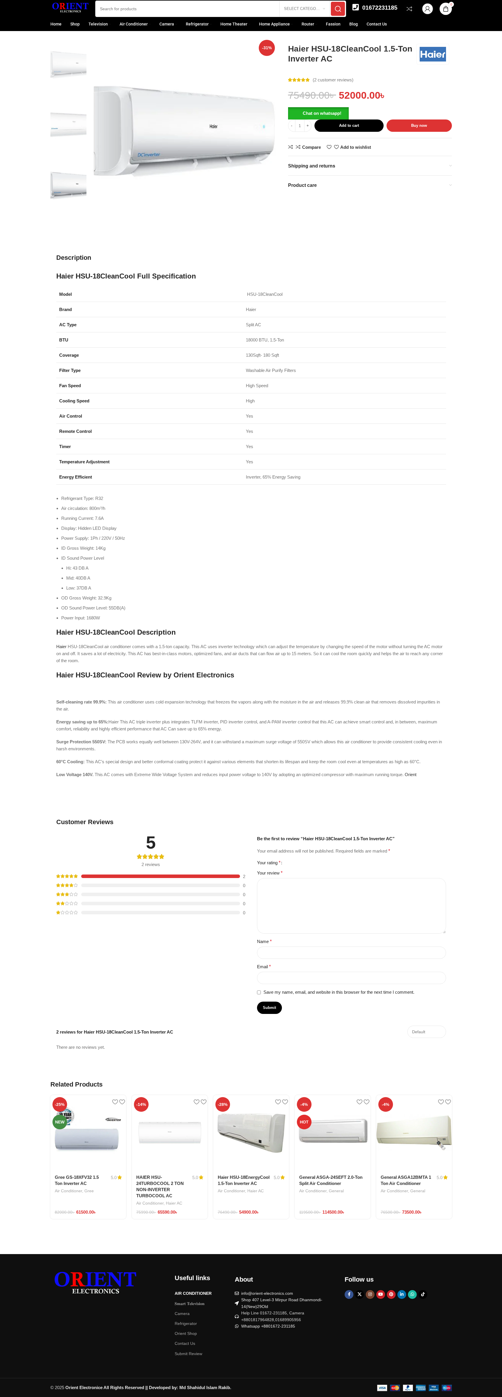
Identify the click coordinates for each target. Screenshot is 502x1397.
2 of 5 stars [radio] (320, 862)
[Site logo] (70, 8)
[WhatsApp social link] (412, 1300)
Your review (270, 878)
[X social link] (359, 1300)
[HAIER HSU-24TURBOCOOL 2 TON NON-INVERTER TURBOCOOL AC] (169, 1138)
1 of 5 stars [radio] (297, 862)
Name (264, 947)
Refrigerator (186, 1329)
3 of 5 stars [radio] (342, 862)
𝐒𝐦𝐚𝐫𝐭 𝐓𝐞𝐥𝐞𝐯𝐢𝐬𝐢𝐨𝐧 (190, 1309)
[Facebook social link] (349, 1300)
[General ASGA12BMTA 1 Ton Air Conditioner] (414, 1138)
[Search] (338, 9)
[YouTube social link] (380, 1300)
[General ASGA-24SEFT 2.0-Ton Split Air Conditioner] (332, 1138)
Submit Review (188, 1359)
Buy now (419, 125)
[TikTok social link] (422, 1300)
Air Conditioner (68, 1196)
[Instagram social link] (370, 1300)
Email (264, 972)
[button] (318, 112)
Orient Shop (186, 1339)
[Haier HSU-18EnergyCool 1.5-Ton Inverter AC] (251, 1138)
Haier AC (174, 1208)
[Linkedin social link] (401, 1300)
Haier (61, 646)
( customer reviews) (333, 79)
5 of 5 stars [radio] (387, 862)
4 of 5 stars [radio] (365, 862)
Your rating (268, 865)
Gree (89, 1196)
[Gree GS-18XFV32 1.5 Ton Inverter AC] (88, 1138)
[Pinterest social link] (391, 1300)
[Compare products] (409, 9)
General (336, 1196)
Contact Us (185, 1349)
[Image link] (94, 1290)
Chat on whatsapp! (322, 113)
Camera (182, 1319)
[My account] (427, 9)
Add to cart (349, 125)
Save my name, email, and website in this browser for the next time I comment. (338, 997)
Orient (411, 774)
